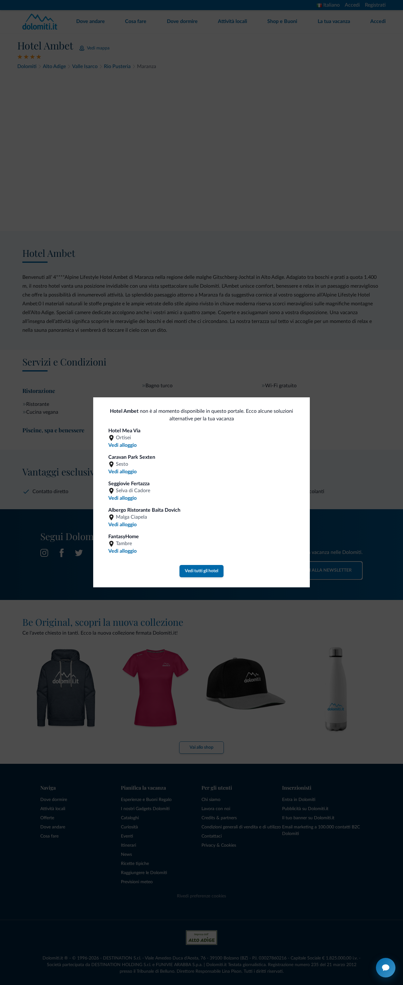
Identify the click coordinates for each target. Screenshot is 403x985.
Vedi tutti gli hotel (201, 571)
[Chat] (385, 967)
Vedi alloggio (122, 445)
